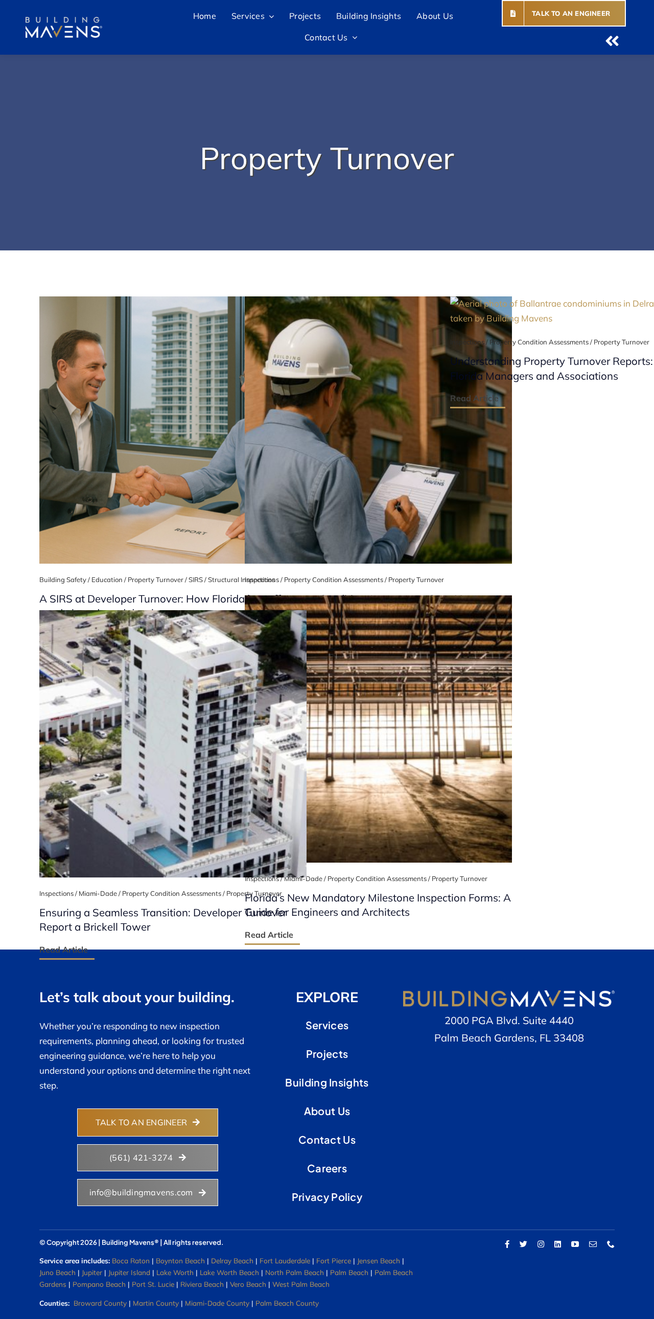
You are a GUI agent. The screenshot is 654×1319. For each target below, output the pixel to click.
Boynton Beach (180, 1260)
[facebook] (507, 1244)
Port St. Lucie (153, 1284)
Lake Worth (175, 1272)
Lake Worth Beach (229, 1272)
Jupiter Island (129, 1272)
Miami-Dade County (217, 1303)
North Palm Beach (294, 1272)
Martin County (156, 1303)
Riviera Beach (202, 1284)
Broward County (100, 1303)
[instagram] (541, 1244)
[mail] (593, 1244)
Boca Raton (131, 1260)
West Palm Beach (301, 1284)
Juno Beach (57, 1272)
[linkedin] (557, 1244)
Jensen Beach (378, 1260)
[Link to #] (611, 41)
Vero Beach (248, 1284)
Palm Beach (349, 1272)
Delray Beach (232, 1260)
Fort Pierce (333, 1260)
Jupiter (92, 1272)
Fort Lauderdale (285, 1260)
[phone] (611, 1244)
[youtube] (575, 1244)
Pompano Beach (99, 1284)
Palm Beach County (287, 1303)
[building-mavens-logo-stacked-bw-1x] (64, 21)
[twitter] (523, 1244)
